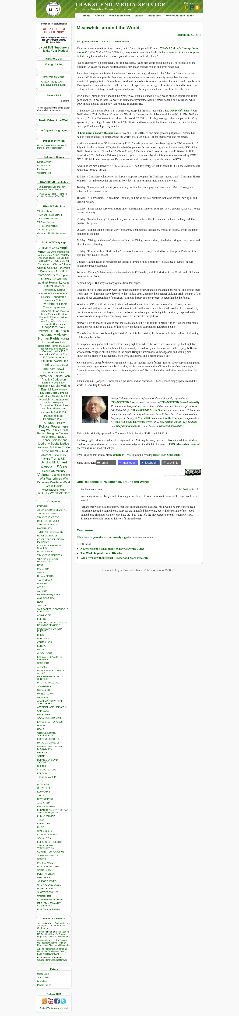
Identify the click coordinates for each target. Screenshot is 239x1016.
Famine (64, 311)
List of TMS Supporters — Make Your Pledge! (54, 49)
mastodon (129, 462)
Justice (58, 376)
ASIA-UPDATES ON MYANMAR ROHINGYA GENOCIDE (52, 624)
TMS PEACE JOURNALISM (50, 532)
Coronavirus (46, 275)
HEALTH (41, 729)
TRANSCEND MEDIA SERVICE (120, 4)
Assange (43, 258)
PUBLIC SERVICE (46, 816)
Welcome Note (44, 173)
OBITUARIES (43, 877)
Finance (52, 314)
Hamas (54, 331)
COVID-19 (48, 279)
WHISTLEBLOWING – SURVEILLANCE (47, 734)
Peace (60, 419)
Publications (43, 169)
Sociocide (43, 447)
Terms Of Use (43, 977)
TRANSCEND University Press (133, 422)
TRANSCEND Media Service (149, 410)
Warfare (56, 482)
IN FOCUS (42, 583)
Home (86, 15)
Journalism (45, 376)
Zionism (64, 493)
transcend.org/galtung (171, 426)
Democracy (49, 289)
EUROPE (41, 646)
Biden (52, 257)
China (57, 264)
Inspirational (46, 348)
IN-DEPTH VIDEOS (46, 888)
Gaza (45, 321)
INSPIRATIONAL (45, 863)
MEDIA (40, 649)
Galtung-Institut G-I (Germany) (51, 233)
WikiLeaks (43, 493)
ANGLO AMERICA (46, 598)
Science (46, 440)
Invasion (57, 360)
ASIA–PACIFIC (44, 615)
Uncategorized (44, 896)
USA (58, 466)
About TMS (154, 15)
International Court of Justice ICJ (55, 350)
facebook (150, 462)
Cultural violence (54, 286)
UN (54, 462)
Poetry (61, 422)
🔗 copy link (170, 462)
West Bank (53, 486)
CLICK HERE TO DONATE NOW (54, 30)
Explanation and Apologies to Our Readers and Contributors (53, 925)
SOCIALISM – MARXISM (49, 718)
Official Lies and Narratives (55, 407)
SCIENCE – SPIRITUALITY (50, 855)
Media (55, 385)
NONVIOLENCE (45, 551)
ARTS (40, 781)
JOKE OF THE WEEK (47, 881)
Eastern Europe (59, 293)
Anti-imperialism (60, 251)
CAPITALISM (43, 711)
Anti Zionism (45, 255)
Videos (139, 15)
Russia (61, 436)
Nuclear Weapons (54, 402)
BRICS (55, 260)
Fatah (43, 314)
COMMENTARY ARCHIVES (50, 899)
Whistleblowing (49, 489)
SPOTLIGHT (43, 663)
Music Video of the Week (49, 909)
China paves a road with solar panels (99, 133)
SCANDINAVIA (44, 686)
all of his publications (128, 426)
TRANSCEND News (47, 513)
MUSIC (40, 827)
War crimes (54, 478)
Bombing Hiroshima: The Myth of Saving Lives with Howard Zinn (52, 951)
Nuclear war (62, 399)
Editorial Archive (45, 162)
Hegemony (48, 334)
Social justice (60, 443)
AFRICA (41, 587)
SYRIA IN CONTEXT (47, 690)
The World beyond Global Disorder (101, 553)
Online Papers (44, 165)
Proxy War (45, 430)
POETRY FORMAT (46, 874)
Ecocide (46, 297)
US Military (58, 471)
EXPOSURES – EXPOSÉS (50, 722)
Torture (46, 458)
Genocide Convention (54, 324)
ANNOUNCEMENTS (47, 524)
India (62, 342)
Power (55, 426)
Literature (47, 382)
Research (64, 433)
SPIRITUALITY (44, 870)
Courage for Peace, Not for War (52, 960)
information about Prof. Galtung (178, 422)
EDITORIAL (42, 506)
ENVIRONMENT (45, 714)
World (54, 493)
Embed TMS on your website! (54, 1008)
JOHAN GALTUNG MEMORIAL (52, 510)
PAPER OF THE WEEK (48, 521)
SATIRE (41, 756)
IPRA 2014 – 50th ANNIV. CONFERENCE (49, 904)
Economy (49, 300)
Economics (59, 297)
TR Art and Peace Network (49, 215)
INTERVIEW (43, 784)
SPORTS (41, 859)
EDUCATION (43, 638)
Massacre (44, 385)
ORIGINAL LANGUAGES (49, 885)
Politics (44, 426)
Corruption (62, 275)
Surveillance (60, 455)
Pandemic (49, 419)
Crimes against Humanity (52, 280)
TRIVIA (40, 820)
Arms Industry (61, 255)
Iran (66, 360)
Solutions (55, 447)
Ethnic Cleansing (55, 305)
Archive (99, 15)
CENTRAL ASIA (44, 642)
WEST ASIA (42, 697)
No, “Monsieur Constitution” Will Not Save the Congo (112, 548)
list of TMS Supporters (166, 455)
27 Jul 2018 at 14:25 (186, 489)
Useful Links (43, 974)
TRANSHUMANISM (46, 777)
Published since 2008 (157, 570)
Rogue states (48, 437)
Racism (41, 433)
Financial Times (179, 110)
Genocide (59, 321)
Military (53, 389)
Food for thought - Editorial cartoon (53, 316)
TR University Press (46, 229)
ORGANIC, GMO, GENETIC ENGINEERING (50, 747)
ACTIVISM (42, 591)
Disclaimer (42, 981)
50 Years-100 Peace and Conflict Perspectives (161, 418)
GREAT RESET (44, 788)
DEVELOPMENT (45, 799)
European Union (48, 311)
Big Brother (63, 257)
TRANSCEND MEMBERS (49, 555)
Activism (45, 248)
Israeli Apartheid (59, 365)
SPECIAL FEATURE (46, 770)
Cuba (66, 282)
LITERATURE (43, 823)
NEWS (40, 602)
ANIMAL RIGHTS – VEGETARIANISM (46, 846)
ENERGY (41, 619)
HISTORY (42, 725)
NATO (65, 396)
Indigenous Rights (48, 345)
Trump (55, 458)
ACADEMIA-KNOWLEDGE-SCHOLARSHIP (50, 702)
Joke (61, 372)
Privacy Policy (44, 985)
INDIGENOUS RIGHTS (48, 739)
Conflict (61, 271)
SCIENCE (42, 766)
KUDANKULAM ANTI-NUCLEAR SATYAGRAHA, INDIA (52, 811)
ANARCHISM (43, 803)
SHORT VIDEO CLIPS (47, 892)
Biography (44, 261)
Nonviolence (47, 399)
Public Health (60, 430)
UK (63, 458)
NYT (136, 137)
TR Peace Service (45, 222)
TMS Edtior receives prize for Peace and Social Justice (51, 188)
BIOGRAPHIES (44, 528)
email (105, 462)
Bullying (64, 260)
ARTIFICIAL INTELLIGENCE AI (51, 707)
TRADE (40, 795)
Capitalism (44, 264)
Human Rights (49, 338)
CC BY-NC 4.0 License (192, 476)
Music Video (44, 396)
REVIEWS (42, 752)
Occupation (46, 405)
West (66, 482)
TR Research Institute (47, 226)
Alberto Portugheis (46, 949)
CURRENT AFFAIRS (47, 834)
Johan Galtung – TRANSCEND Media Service (106, 41)
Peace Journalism (119, 15)
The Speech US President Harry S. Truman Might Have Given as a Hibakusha (53, 934)
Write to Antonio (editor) (180, 15)
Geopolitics (50, 327)
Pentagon (49, 422)
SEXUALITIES (44, 838)
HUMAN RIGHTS (45, 576)
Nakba (56, 396)
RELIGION (42, 773)
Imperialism (50, 342)
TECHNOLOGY (44, 580)
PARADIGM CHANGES (48, 743)
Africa (55, 247)
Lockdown (59, 382)
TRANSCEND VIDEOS (48, 517)
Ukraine (46, 462)
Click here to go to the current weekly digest (103, 537)
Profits (64, 426)
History (62, 334)
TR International (44, 211)
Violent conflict (61, 474)
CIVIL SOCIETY (44, 831)
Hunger (65, 338)
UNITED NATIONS (46, 694)
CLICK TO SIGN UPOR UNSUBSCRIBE (54, 83)
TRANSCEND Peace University (180, 402)
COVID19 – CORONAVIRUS (50, 852)
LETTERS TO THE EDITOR (50, 842)
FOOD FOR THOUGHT (48, 866)
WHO (62, 489)
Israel (44, 365)
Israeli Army (49, 369)
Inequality (64, 346)
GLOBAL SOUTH (45, 653)
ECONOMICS (43, 792)
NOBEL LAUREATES (47, 536)
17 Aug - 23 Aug (54, 64)
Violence (44, 475)
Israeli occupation (54, 370)
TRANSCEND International (128, 402)
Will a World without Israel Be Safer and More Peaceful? (114, 558)
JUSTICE (41, 605)
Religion (52, 433)
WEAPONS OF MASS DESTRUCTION (47, 560)
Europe (61, 307)
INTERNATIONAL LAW (48, 683)
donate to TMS (122, 455)
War (42, 478)
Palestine (58, 412)
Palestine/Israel (53, 415)
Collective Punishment (58, 268)
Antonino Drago (44, 940)
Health (65, 330)
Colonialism (47, 271)
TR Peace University (47, 218)
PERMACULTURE (46, 806)
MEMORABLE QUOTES (48, 594)
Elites (59, 300)
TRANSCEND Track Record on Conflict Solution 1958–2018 (52, 195)
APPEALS (42, 667)
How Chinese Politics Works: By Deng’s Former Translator (52, 146)
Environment (49, 304)
